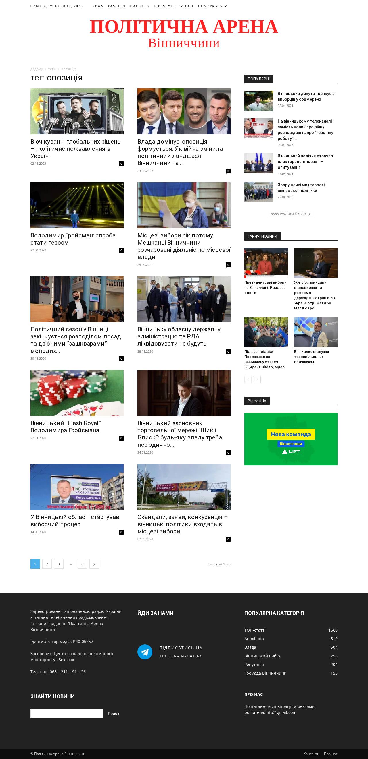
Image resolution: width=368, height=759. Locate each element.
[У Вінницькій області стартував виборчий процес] (77, 487)
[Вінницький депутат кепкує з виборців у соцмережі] (258, 101)
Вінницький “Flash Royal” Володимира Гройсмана (65, 427)
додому (36, 68)
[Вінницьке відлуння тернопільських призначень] (316, 332)
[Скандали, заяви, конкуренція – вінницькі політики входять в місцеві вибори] (184, 487)
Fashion (117, 6)
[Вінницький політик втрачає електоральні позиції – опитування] (258, 163)
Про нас (331, 753)
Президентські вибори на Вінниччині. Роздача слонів (265, 287)
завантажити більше (289, 213)
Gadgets (139, 6)
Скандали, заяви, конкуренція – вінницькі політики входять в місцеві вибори (182, 524)
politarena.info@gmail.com (270, 712)
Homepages (210, 6)
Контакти (311, 753)
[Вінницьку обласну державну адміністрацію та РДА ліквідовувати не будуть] (184, 299)
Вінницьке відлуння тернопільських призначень (311, 356)
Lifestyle (165, 6)
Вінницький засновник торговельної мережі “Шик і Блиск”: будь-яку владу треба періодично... (179, 434)
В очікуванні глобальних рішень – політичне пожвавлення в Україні (75, 148)
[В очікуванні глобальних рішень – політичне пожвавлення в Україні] (77, 111)
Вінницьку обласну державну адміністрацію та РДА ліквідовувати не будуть (179, 336)
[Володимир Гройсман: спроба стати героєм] (77, 205)
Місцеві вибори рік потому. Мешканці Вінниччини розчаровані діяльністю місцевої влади (183, 246)
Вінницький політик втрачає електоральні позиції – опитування (305, 162)
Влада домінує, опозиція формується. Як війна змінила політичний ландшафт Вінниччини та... (180, 152)
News (97, 6)
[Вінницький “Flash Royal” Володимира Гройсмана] (77, 393)
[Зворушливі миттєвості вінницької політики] (258, 192)
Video (187, 6)
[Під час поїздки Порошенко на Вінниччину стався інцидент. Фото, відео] (266, 332)
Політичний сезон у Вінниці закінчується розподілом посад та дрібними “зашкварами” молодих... (75, 340)
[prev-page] (248, 379)
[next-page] (94, 564)
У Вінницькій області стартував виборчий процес (74, 521)
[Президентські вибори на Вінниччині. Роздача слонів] (266, 263)
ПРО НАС (253, 694)
